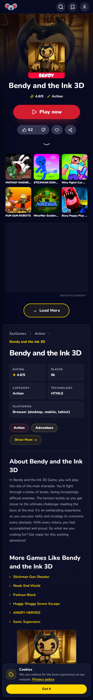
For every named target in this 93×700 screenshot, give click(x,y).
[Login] (84, 7)
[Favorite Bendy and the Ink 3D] (57, 129)
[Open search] (60, 7)
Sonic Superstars (26, 621)
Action (40, 333)
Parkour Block (24, 594)
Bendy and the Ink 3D (27, 341)
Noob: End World (26, 585)
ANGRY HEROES (26, 612)
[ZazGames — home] (12, 7)
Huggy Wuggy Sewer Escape (36, 603)
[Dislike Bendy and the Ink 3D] (43, 129)
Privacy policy (43, 679)
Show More (23, 440)
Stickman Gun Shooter (31, 576)
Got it (46, 689)
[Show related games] (46, 144)
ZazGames (17, 333)
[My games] (72, 7)
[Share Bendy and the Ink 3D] (70, 129)
